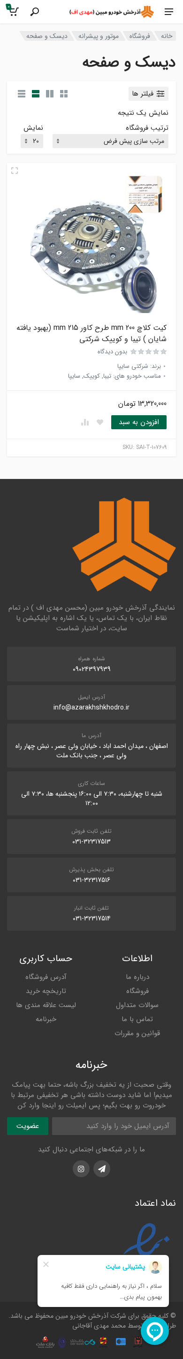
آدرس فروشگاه (46, 977)
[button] (139, 422)
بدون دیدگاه (112, 352)
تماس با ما (137, 1019)
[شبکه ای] (64, 94)
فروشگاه (140, 36)
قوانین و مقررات (137, 1033)
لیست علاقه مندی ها (46, 1005)
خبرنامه (46, 1019)
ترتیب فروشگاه (147, 128)
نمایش (33, 128)
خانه (167, 36)
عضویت (27, 1126)
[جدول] (22, 94)
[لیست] (36, 94)
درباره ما (137, 977)
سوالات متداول (137, 1005)
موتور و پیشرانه (98, 36)
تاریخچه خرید (46, 991)
